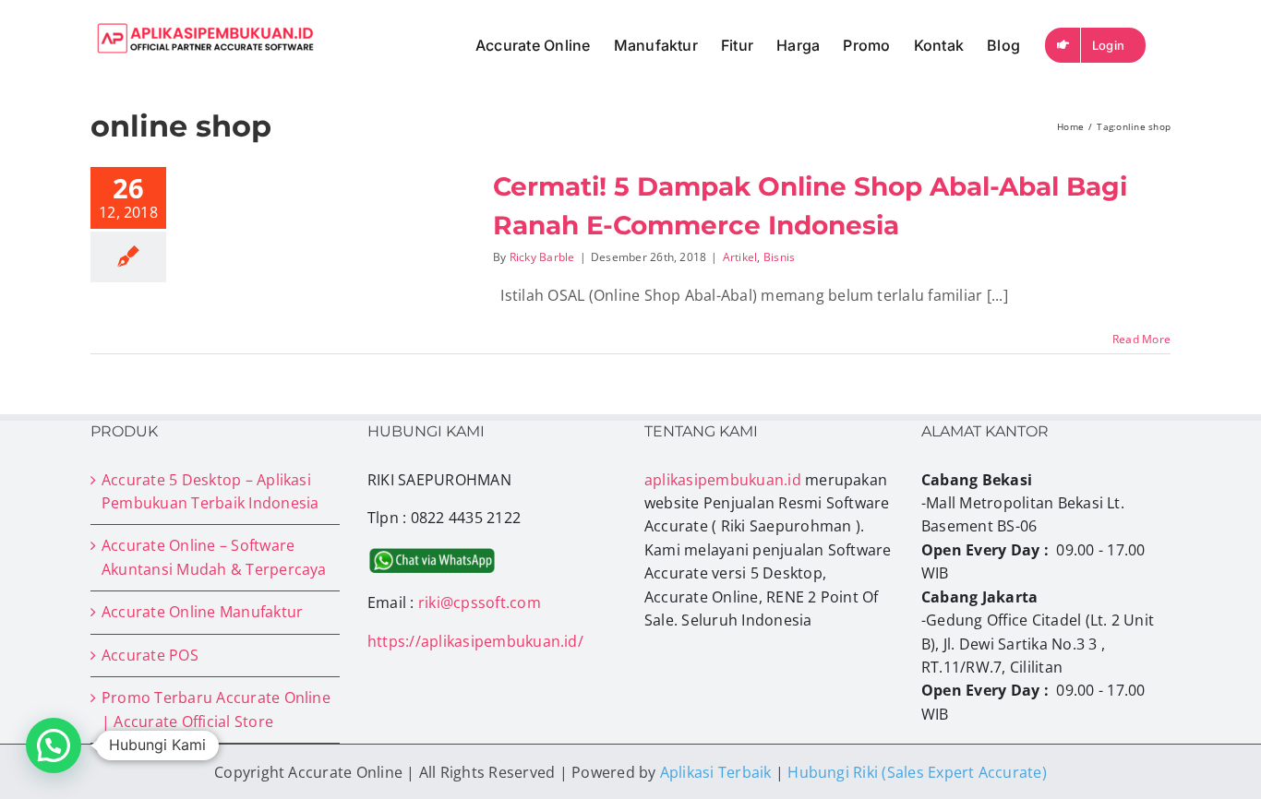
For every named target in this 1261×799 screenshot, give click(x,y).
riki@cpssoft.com (479, 602)
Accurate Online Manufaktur (202, 612)
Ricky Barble (542, 257)
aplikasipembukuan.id (722, 480)
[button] (53, 745)
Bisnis (779, 257)
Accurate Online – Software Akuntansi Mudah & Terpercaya (214, 556)
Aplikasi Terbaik (716, 772)
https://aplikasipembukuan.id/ (475, 641)
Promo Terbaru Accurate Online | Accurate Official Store (216, 709)
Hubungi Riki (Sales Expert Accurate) (917, 772)
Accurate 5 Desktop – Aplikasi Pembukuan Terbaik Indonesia (210, 491)
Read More (1141, 339)
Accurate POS (150, 655)
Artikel (740, 257)
